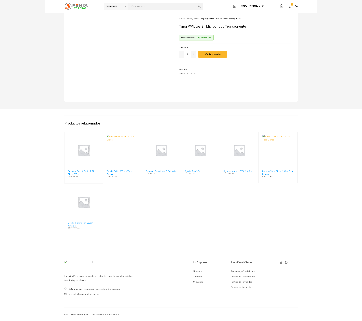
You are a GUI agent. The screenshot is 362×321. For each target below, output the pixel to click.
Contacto (197, 276)
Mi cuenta (198, 281)
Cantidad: (183, 47)
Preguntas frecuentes (242, 287)
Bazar (193, 73)
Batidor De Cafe (192, 171)
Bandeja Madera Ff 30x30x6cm (238, 171)
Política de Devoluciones (243, 276)
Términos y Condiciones (243, 271)
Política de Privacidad (241, 281)
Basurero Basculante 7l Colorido (161, 171)
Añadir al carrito (212, 54)
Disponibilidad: (188, 37)
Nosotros (197, 271)
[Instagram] (281, 262)
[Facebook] (286, 262)
